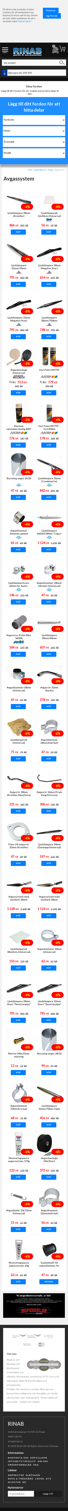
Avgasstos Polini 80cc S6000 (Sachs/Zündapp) (18, 638)
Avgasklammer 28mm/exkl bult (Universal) (49, 742)
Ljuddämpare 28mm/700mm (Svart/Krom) (49, 320)
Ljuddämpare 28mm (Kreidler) (18, 214)
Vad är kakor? (24, 21)
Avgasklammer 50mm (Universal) (49, 950)
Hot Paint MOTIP (49, 369)
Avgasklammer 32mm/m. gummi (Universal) (19, 533)
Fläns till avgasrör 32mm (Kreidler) (18, 846)
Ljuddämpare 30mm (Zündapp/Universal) (49, 846)
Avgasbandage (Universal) (18, 371)
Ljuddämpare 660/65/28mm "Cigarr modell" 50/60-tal (49, 533)
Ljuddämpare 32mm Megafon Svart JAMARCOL (18, 320)
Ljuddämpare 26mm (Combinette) (49, 480)
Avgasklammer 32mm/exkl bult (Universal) (49, 1213)
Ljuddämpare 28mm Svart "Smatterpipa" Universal (19, 1004)
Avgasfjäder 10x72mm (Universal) (19, 1212)
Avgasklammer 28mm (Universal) (19, 689)
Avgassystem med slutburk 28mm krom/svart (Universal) (49, 899)
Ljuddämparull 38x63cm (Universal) (19, 950)
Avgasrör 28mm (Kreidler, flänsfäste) (19, 793)
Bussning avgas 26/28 (19, 478)
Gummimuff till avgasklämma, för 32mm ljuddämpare (49, 1265)
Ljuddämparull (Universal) (18, 741)
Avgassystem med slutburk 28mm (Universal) (18, 899)
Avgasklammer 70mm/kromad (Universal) (18, 1108)
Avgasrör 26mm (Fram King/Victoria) (49, 793)
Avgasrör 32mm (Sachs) (49, 689)
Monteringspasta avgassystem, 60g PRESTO (19, 1265)
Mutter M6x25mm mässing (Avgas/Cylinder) (18, 1056)
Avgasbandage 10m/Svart (49, 1160)
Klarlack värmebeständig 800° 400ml (18, 428)
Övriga (50, 170)
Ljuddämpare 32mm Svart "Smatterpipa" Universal (49, 1004)
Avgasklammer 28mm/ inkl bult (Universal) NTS (49, 585)
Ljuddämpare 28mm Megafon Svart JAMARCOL (49, 268)
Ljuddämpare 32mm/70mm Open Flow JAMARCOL (49, 1108)
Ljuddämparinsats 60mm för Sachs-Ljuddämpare (18, 585)
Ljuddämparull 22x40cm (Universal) (49, 214)
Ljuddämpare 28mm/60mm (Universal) (49, 638)
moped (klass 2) (40, 170)
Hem (30, 170)
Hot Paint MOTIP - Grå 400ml (49, 427)
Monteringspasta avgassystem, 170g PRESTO (19, 1161)
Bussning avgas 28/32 (49, 1053)
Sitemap (54, 1445)
